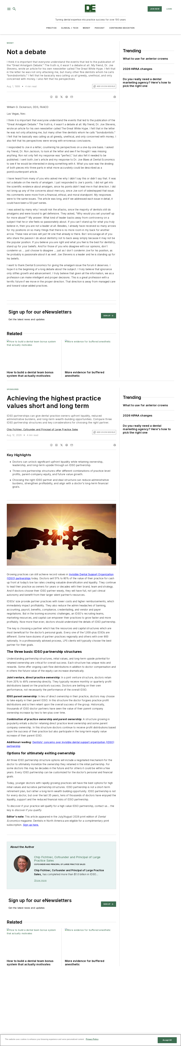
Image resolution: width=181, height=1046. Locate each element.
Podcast (100, 28)
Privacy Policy (92, 1039)
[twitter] (61, 96)
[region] (90, 1040)
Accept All (167, 1040)
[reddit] (66, 96)
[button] (9, 9)
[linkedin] (56, 96)
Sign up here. (31, 824)
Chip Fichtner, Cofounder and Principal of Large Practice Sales (42, 429)
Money (86, 28)
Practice (51, 28)
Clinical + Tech (69, 28)
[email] (71, 96)
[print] (114, 96)
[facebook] (51, 96)
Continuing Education (122, 28)
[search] (14, 9)
